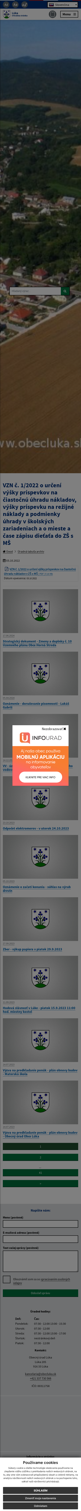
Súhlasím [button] (40, 1490)
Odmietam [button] (40, 1505)
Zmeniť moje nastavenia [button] (40, 1498)
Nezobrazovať (52, 729)
